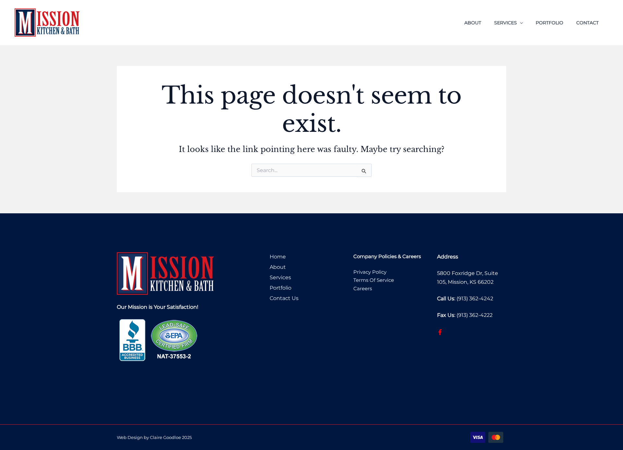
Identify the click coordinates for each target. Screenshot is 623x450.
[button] (520, 23)
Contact (587, 23)
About (472, 23)
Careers (362, 288)
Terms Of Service (373, 280)
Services (505, 23)
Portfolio (549, 23)
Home (278, 257)
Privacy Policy (369, 272)
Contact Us (284, 298)
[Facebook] (440, 332)
